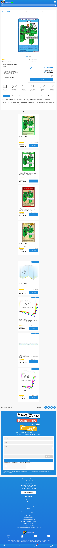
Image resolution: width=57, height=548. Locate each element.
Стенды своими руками (28, 519)
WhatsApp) (30, 486)
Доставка (50, 96)
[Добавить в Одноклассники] (54, 407)
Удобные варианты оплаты (42, 90)
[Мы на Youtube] (35, 536)
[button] (27, 56)
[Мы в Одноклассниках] (22, 536)
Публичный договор (28, 506)
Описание (6, 96)
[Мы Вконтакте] (48, 536)
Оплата (43, 96)
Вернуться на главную (6, 407)
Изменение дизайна (28, 523)
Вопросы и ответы (28, 525)
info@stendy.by (29, 462)
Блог (28, 508)
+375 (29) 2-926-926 (29, 485)
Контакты (28, 499)
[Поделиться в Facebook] (48, 407)
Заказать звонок (7, 61)
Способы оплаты (28, 517)
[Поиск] (55, 5)
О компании (28, 496)
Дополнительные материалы (29, 521)
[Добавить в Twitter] (51, 407)
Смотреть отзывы (32, 59)
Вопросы (21, 96)
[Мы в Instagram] (8, 536)
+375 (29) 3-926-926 (29, 489)
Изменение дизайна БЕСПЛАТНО (5, 90)
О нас (28, 502)
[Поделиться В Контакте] (45, 407)
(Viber (25, 486)
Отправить (28, 460)
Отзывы (14, 96)
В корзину (33, 145)
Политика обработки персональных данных (29, 527)
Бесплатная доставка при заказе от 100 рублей (33, 91)
